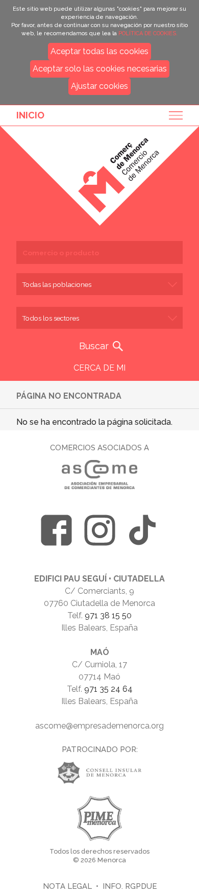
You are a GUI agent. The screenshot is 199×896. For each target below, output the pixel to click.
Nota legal (67, 886)
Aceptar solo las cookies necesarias (100, 69)
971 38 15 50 (108, 615)
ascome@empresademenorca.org (99, 726)
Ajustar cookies (99, 86)
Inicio (30, 115)
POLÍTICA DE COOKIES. (148, 33)
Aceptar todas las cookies (99, 51)
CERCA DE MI (99, 368)
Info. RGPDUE (130, 886)
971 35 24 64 (108, 689)
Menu (172, 115)
